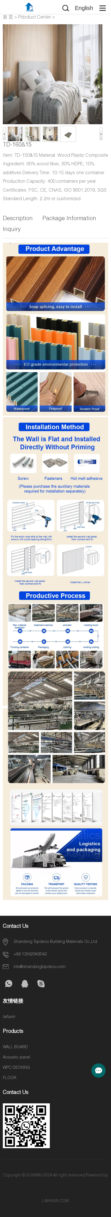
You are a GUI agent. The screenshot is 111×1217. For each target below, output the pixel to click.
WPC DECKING (16, 1068)
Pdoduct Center (34, 17)
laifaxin (9, 1017)
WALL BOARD (15, 1047)
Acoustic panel (16, 1058)
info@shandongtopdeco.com (39, 967)
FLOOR (9, 1078)
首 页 (8, 17)
